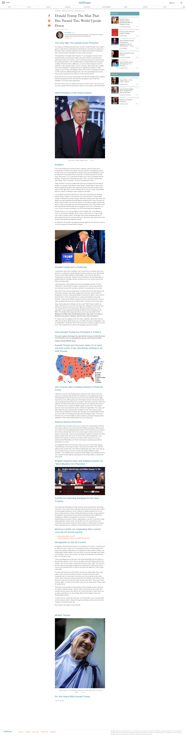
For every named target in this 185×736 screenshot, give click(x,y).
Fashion (145, 7)
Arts (9, 7)
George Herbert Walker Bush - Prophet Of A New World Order (127, 90)
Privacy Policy (44, 732)
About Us (21, 732)
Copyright (27, 732)
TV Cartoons (123, 60)
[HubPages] (85, 3)
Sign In (171, 3)
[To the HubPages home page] (8, 731)
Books (48, 7)
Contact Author (68, 37)
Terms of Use (35, 732)
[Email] (49, 26)
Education (87, 7)
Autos (29, 7)
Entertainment (106, 7)
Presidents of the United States (129, 17)
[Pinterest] (49, 21)
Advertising (53, 732)
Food (164, 7)
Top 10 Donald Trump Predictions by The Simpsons (126, 63)
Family (126, 7)
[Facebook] (49, 16)
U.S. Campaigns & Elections (127, 38)
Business (67, 7)
